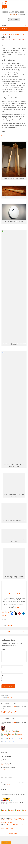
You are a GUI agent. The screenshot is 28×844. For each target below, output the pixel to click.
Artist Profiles (19, 821)
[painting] (3, 731)
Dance (12, 821)
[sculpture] (8, 731)
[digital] (14, 731)
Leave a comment (21, 39)
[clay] (2, 741)
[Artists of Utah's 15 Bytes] (14, 4)
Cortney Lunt (6, 631)
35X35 (11, 828)
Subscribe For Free (14, 19)
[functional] (9, 738)
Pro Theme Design (12, 833)
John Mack (10, 625)
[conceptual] (15, 738)
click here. (8, 784)
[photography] (4, 735)
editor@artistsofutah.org (6, 769)
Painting (16, 819)
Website (3, 675)
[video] (18, 731)
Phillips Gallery (11, 824)
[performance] (22, 738)
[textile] (3, 738)
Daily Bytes (10, 819)
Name (3, 664)
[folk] (14, 741)
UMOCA (18, 824)
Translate (10, 697)
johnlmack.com (5, 135)
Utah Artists (11, 34)
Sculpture (4, 34)
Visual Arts (13, 818)
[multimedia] (4, 734)
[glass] (6, 741)
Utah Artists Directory (9, 39)
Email (3, 669)
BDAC (21, 825)
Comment (4, 649)
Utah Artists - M (19, 34)
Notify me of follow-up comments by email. (12, 683)
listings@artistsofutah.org (6, 764)
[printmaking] (18, 734)
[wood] (10, 741)
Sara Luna (22, 631)
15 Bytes (7, 821)
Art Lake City (11, 822)
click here (16, 607)
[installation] (11, 734)
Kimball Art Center (13, 827)
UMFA (16, 825)
